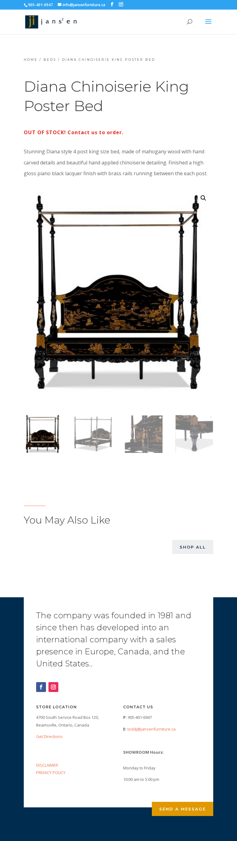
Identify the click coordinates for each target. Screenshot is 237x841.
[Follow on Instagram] (53, 687)
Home (31, 60)
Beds (50, 60)
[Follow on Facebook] (41, 687)
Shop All (193, 547)
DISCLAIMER (47, 765)
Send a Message (182, 808)
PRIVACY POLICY (50, 772)
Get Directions (49, 736)
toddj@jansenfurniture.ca (151, 729)
